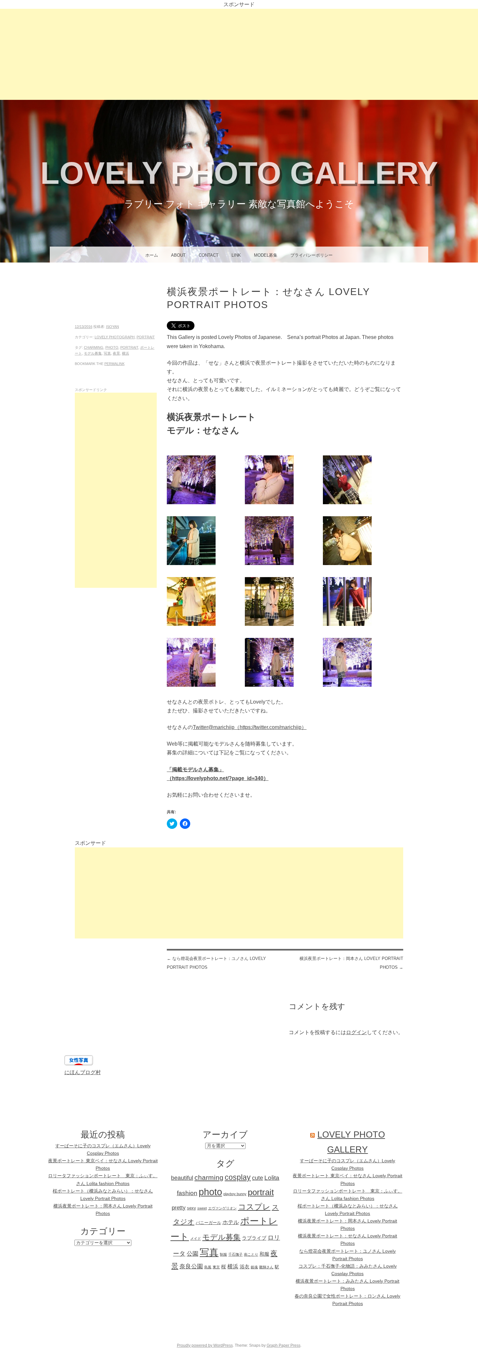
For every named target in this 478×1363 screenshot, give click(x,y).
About (178, 255)
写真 (107, 353)
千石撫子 (235, 1254)
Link (236, 255)
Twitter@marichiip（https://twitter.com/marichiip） (250, 727)
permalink (114, 364)
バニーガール (208, 1222)
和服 (264, 1254)
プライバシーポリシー (311, 255)
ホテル (230, 1222)
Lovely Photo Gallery (239, 172)
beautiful (182, 1178)
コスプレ (254, 1206)
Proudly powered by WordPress (205, 1345)
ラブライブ (254, 1238)
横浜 (125, 353)
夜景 (116, 353)
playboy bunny (234, 1194)
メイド (195, 1238)
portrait (146, 337)
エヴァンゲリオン (222, 1208)
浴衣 (244, 1266)
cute (257, 1178)
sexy (191, 1208)
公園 (192, 1253)
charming (93, 347)
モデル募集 (93, 353)
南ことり (251, 1254)
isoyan (112, 327)
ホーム (151, 255)
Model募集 (265, 255)
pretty (179, 1208)
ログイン (356, 1032)
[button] (206, 481)
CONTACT (209, 255)
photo (111, 347)
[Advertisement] (239, 54)
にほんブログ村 (82, 1072)
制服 (223, 1254)
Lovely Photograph (115, 337)
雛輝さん (266, 1267)
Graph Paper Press (283, 1345)
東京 (216, 1267)
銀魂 (254, 1267)
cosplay (238, 1177)
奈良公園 (191, 1266)
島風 (207, 1267)
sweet (202, 1208)
